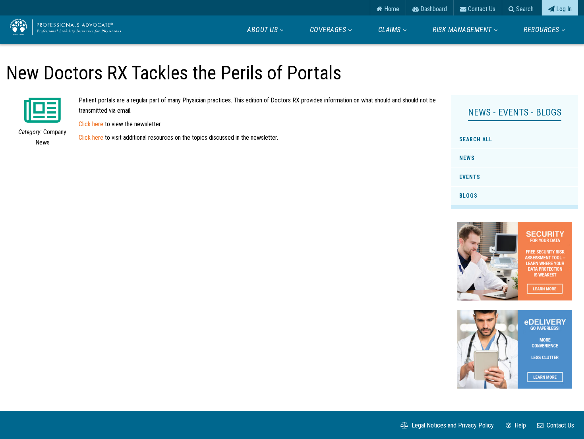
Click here (91, 124)
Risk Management (462, 29)
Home (391, 9)
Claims (389, 29)
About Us (262, 29)
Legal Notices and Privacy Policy (452, 425)
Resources (541, 29)
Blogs (468, 196)
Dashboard (433, 9)
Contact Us (480, 9)
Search (524, 9)
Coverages (328, 29)
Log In (563, 9)
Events (469, 177)
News (467, 158)
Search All (475, 139)
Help (519, 425)
